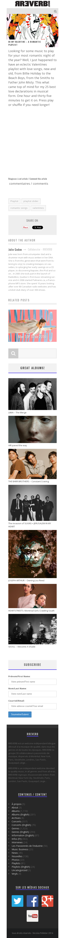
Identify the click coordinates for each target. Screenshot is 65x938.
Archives (16, 818)
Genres (15, 828)
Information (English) (23, 835)
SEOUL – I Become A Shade (21, 646)
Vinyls (15, 873)
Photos (16, 859)
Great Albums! (32, 368)
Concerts (16, 821)
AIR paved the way (17, 445)
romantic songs (19, 208)
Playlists (16, 863)
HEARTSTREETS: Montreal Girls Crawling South (31, 610)
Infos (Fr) (17, 838)
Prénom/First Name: (19, 676)
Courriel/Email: (16, 700)
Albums (16, 811)
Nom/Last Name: (17, 688)
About (15, 807)
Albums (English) (20, 814)
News (15, 852)
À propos (17, 804)
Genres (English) (20, 831)
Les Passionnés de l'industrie (27, 845)
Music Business (20, 849)
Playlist (14, 201)
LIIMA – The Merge (17, 412)
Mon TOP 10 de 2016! (32, 336)
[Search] (55, 11)
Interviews (17, 842)
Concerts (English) (21, 824)
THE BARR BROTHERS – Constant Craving (28, 481)
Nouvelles (17, 856)
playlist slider (31, 201)
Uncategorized (19, 870)
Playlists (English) (21, 866)
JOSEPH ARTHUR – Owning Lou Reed (26, 580)
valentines (38, 208)
